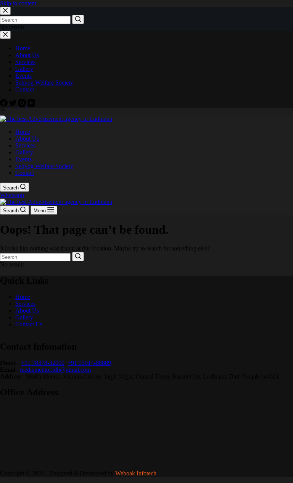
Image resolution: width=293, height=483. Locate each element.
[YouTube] (31, 104)
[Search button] (78, 19)
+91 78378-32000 (42, 362)
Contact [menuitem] (24, 89)
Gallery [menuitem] (24, 69)
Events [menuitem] (23, 75)
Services (25, 303)
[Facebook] (4, 104)
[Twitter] (13, 104)
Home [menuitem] (22, 48)
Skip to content (18, 3)
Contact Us (28, 324)
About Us (27, 310)
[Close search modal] (5, 11)
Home (22, 297)
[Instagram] (22, 104)
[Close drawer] (5, 35)
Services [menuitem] (25, 62)
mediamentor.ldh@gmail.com (55, 369)
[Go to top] (3, 112)
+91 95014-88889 (89, 362)
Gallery (24, 317)
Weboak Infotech (135, 473)
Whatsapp (12, 195)
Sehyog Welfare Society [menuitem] (44, 82)
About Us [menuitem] (27, 55)
